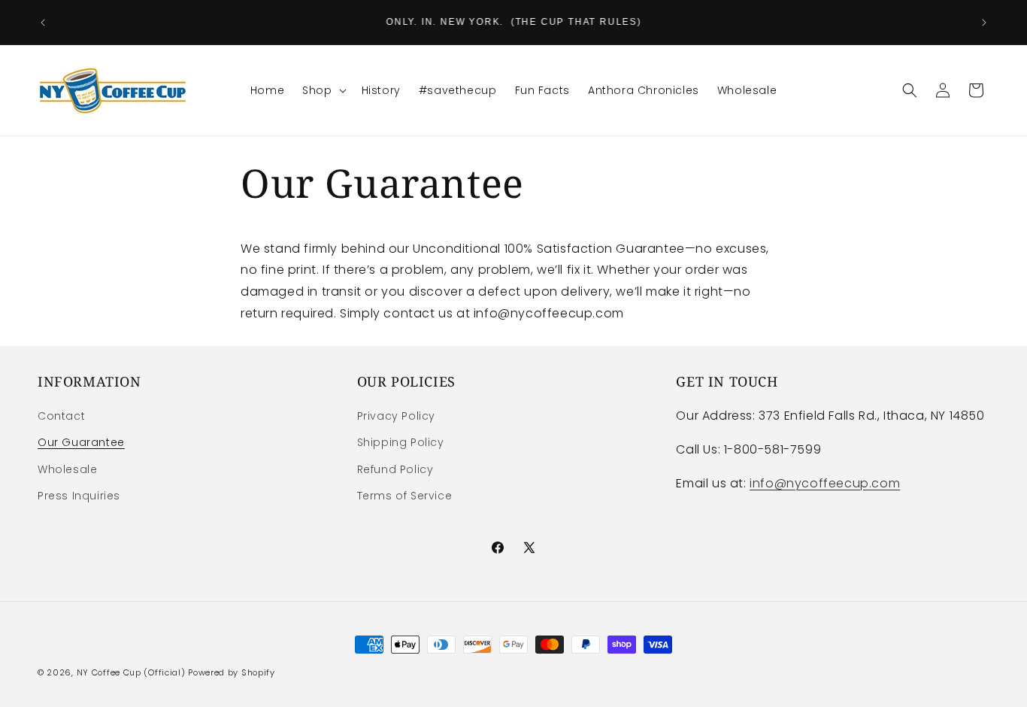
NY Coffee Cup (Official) (131, 672)
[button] (322, 90)
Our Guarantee (81, 442)
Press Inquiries (79, 495)
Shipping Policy (400, 442)
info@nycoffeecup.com (825, 483)
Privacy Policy (396, 415)
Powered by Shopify (231, 672)
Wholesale (67, 469)
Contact (61, 415)
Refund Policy (395, 469)
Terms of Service (405, 495)
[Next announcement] (984, 22)
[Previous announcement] (42, 22)
